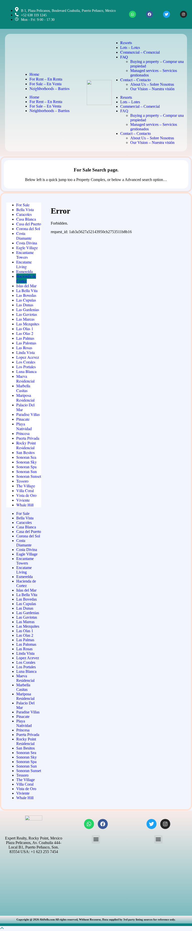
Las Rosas (24, 347)
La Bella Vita (27, 290)
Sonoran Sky (26, 461)
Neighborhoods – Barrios (50, 88)
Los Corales (25, 361)
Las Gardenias (27, 309)
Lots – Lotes (130, 47)
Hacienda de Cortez (26, 278)
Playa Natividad (24, 426)
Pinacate (23, 419)
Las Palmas (25, 338)
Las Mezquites (27, 323)
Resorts (126, 42)
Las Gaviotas (26, 314)
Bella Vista (25, 209)
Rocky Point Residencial (26, 445)
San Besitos (25, 452)
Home (34, 74)
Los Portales (26, 366)
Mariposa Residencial (25, 398)
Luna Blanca (26, 371)
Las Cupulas (26, 300)
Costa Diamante (24, 236)
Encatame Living (24, 264)
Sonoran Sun (26, 471)
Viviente (23, 500)
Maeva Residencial (25, 379)
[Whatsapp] (132, 14)
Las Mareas (25, 319)
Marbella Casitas (23, 388)
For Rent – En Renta (46, 78)
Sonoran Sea (26, 457)
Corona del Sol (28, 228)
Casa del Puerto (28, 223)
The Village (25, 485)
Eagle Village (27, 247)
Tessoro (22, 481)
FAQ (124, 56)
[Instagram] (183, 14)
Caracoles (24, 214)
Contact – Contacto (135, 79)
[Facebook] (149, 14)
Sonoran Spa (26, 466)
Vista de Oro (26, 495)
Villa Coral (25, 490)
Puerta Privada (27, 438)
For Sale (23, 204)
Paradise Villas (28, 414)
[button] (96, 839)
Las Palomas (26, 342)
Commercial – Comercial (140, 52)
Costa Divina (26, 242)
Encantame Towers (25, 255)
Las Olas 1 (24, 328)
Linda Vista (25, 352)
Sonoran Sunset (28, 476)
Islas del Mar (26, 285)
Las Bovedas (26, 295)
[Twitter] (166, 14)
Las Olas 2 (24, 333)
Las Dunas (24, 304)
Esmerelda (24, 271)
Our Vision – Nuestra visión (152, 89)
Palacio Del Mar (25, 407)
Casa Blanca (26, 219)
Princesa (23, 433)
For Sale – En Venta (46, 83)
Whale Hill (25, 504)
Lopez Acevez (27, 357)
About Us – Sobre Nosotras (152, 84)
